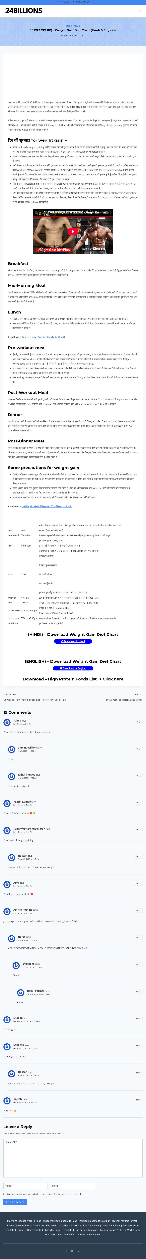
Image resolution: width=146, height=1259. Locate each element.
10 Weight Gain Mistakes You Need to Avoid (47, 506)
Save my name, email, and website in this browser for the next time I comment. (44, 1194)
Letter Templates (111, 1225)
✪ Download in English (73, 668)
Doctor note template (86, 1230)
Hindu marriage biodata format (60, 1220)
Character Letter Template (58, 1230)
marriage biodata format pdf (94, 1220)
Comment (11, 1141)
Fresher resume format (124, 1220)
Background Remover (89, 1234)
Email (56, 1185)
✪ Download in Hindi (73, 641)
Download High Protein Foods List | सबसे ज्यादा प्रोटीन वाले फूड (34, 697)
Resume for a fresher (57, 1225)
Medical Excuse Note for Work (116, 1230)
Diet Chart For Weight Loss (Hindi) (124, 697)
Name (9, 1185)
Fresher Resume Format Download (25, 1225)
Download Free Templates (85, 1225)
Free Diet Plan (73, 26)
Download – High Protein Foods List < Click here (73, 679)
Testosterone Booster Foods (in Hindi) (43, 337)
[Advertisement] (73, 79)
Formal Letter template (29, 1230)
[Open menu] (140, 11)
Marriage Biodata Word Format (24, 1220)
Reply (138, 721)
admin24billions (28, 747)
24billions (67, 35)
